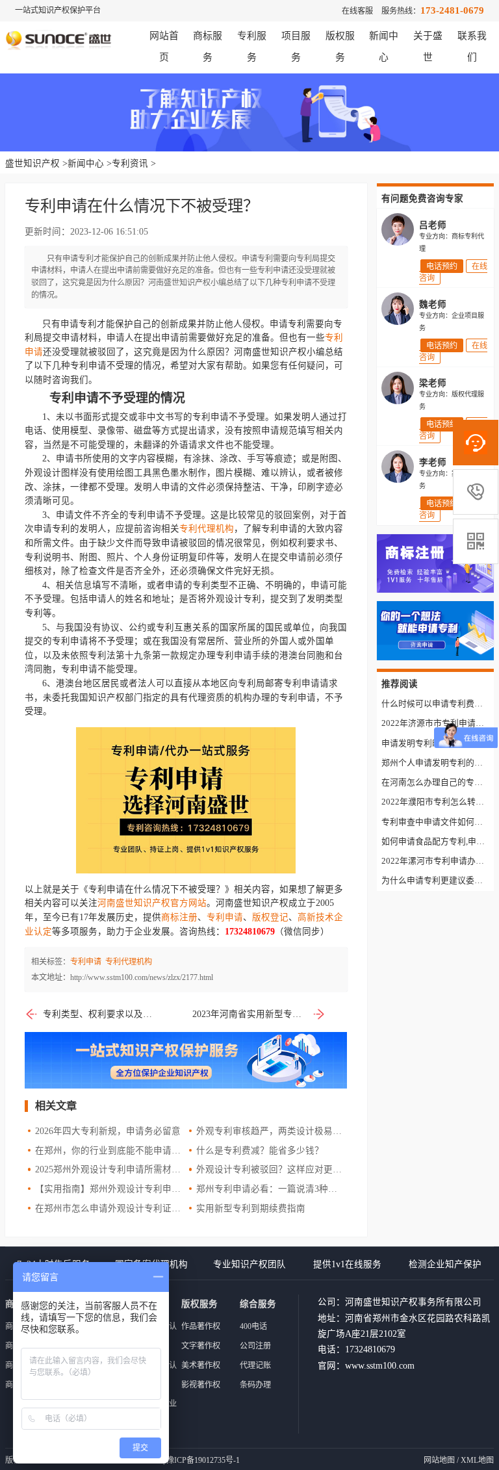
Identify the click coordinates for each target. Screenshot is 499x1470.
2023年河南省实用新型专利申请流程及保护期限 (259, 1014)
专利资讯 (130, 163)
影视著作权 (200, 1384)
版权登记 (270, 917)
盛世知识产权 (32, 163)
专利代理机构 (206, 529)
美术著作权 (200, 1365)
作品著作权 (200, 1326)
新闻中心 (86, 163)
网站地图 (439, 1460)
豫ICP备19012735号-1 (203, 1460)
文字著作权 (200, 1345)
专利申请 (225, 917)
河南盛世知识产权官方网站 (152, 903)
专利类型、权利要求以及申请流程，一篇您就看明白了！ (100, 1014)
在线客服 (357, 11)
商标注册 (179, 917)
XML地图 (477, 1460)
